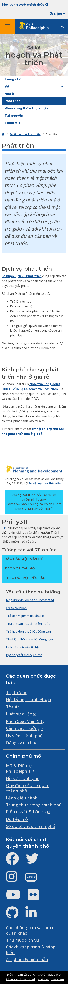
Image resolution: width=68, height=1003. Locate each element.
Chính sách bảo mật (20, 979)
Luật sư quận (19, 714)
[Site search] (62, 26)
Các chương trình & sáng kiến (30, 949)
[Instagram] (14, 880)
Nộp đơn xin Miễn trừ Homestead (30, 600)
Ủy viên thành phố (24, 736)
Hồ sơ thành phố (22, 778)
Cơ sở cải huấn (16, 608)
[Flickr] (36, 898)
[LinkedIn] (34, 916)
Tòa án (13, 707)
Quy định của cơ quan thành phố (27, 788)
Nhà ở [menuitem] (9, 94)
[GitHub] (15, 916)
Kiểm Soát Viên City (25, 721)
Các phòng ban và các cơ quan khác (30, 930)
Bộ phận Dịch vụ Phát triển (22, 276)
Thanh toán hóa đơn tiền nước (28, 624)
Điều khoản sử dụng (21, 974)
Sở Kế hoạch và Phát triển (25, 134)
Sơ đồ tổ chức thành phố (30, 826)
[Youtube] (16, 898)
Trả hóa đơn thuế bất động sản (28, 631)
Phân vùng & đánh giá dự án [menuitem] (28, 108)
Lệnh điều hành (22, 798)
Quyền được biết (49, 974)
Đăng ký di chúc (21, 743)
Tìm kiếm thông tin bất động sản (29, 639)
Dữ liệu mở (17, 819)
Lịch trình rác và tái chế (22, 647)
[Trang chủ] (3, 134)
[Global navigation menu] (7, 26)
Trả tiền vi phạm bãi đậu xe (25, 616)
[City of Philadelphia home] (35, 26)
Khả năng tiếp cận (51, 979)
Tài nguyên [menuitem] (14, 115)
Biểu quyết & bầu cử (26, 812)
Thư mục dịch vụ (22, 940)
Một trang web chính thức (23, 4)
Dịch (58, 14)
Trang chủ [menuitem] (13, 79)
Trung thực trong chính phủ (34, 805)
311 (4, 528)
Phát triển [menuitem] (13, 101)
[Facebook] (15, 862)
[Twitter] (35, 862)
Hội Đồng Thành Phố (26, 699)
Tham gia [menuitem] (12, 123)
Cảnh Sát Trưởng (23, 728)
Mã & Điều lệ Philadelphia (19, 768)
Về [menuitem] (7, 86)
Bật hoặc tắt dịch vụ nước (24, 655)
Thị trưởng (17, 692)
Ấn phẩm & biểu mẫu (27, 959)
